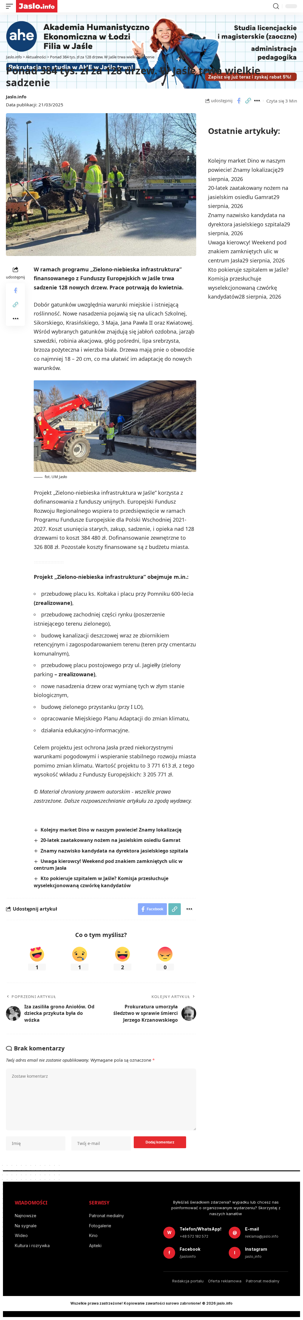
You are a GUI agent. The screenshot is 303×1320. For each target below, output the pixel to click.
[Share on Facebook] (239, 100)
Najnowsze (25, 1215)
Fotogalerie (100, 1225)
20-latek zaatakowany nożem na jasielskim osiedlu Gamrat (110, 840)
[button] (11, 6)
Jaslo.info (16, 97)
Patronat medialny (106, 1215)
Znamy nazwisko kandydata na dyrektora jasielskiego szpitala (114, 851)
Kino (93, 1235)
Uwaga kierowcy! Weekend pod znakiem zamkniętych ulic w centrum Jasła (247, 251)
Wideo (21, 1235)
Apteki (95, 1245)
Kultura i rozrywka (32, 1245)
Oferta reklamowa (224, 1281)
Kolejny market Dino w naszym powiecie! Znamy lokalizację (111, 829)
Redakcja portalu (188, 1281)
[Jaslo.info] (36, 6)
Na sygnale (26, 1225)
